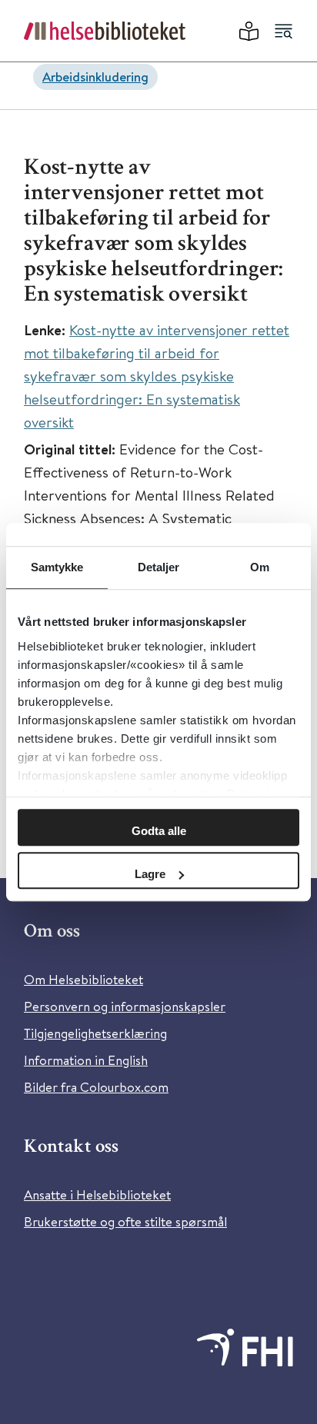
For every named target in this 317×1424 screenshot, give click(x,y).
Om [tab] (259, 567)
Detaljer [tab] (159, 567)
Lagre (150, 873)
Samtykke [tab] (57, 567)
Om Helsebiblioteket (83, 979)
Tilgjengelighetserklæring (95, 1033)
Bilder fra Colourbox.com (96, 1087)
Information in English (86, 1060)
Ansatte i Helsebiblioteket (97, 1194)
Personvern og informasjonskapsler (124, 1006)
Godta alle (159, 830)
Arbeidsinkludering (95, 76)
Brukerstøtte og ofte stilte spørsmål (125, 1221)
